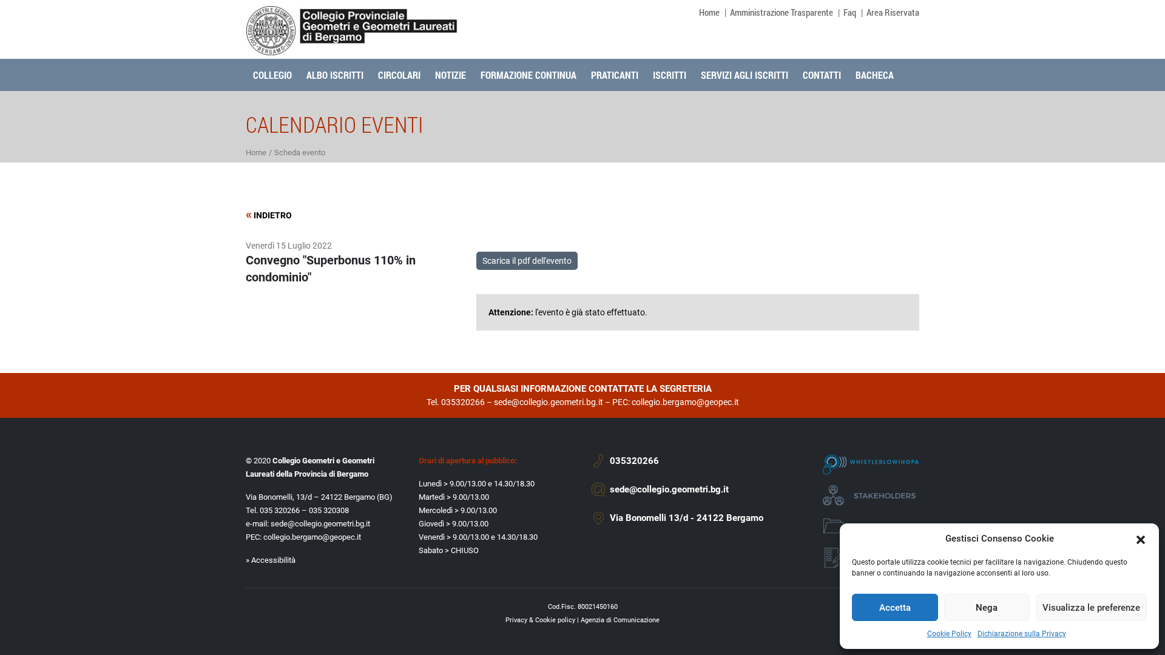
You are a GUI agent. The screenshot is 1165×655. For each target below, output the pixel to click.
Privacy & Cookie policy (540, 620)
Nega (987, 607)
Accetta (895, 607)
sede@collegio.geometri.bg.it (548, 402)
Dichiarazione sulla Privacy (1022, 634)
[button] (1141, 538)
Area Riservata (892, 12)
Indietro (269, 214)
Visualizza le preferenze (1091, 607)
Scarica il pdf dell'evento (527, 261)
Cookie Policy (949, 634)
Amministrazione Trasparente (781, 12)
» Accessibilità (270, 560)
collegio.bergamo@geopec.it (685, 402)
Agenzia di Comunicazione (620, 620)
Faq (849, 12)
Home (709, 12)
